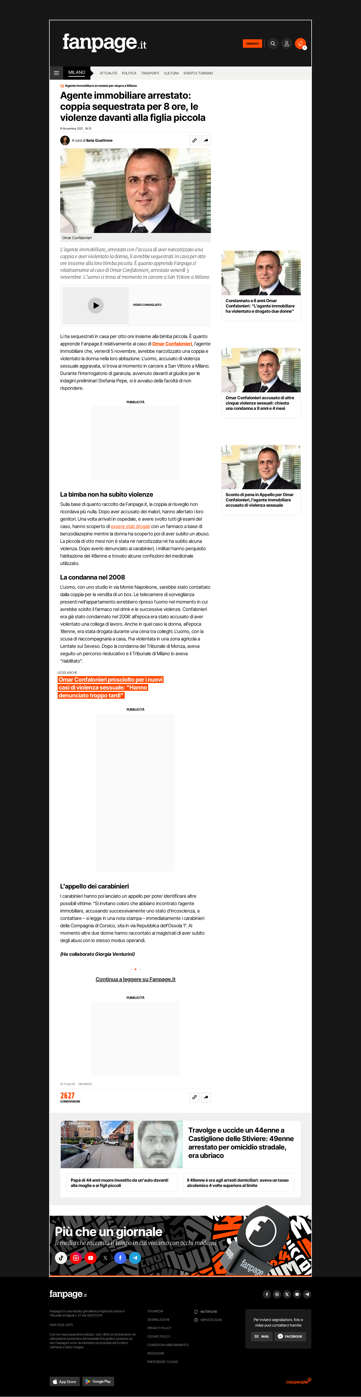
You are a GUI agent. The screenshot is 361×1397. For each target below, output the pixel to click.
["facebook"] (120, 1258)
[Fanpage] (68, 1294)
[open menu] (56, 73)
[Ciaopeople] (298, 1383)
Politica (129, 73)
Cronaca (85, 1084)
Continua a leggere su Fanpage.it (135, 979)
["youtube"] (91, 1258)
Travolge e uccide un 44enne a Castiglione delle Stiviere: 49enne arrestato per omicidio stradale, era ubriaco (241, 1143)
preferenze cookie (162, 1362)
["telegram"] (135, 1258)
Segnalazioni (158, 1320)
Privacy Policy (159, 1328)
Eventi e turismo (198, 73)
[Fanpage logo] (98, 43)
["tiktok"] (61, 1258)
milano (76, 72)
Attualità (108, 73)
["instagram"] (76, 1258)
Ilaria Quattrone (99, 140)
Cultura (171, 73)
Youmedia (155, 1311)
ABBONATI (252, 43)
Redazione (155, 1353)
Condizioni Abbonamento (168, 1345)
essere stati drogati (130, 526)
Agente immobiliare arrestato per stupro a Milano (101, 86)
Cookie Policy (158, 1336)
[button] (206, 140)
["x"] (105, 1258)
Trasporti (150, 73)
